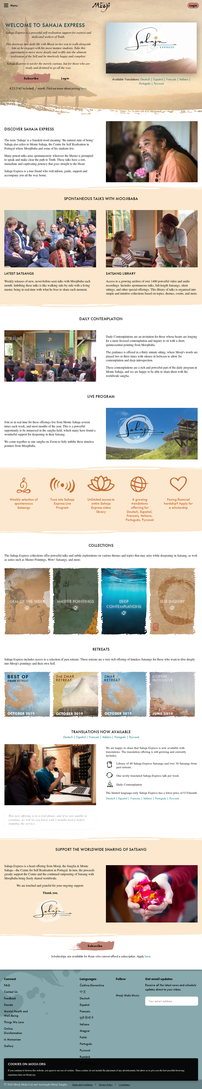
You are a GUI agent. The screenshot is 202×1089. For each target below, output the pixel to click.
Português (145, 83)
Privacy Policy (106, 1084)
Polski (83, 1037)
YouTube (124, 985)
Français (171, 79)
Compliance (124, 1084)
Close (192, 1063)
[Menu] (6, 5)
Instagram (133, 985)
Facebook (117, 985)
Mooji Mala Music (127, 995)
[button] (151, 47)
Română (85, 1057)
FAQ (7, 985)
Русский (159, 83)
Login (193, 5)
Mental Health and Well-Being (16, 1013)
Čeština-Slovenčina (92, 985)
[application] (151, 47)
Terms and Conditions (82, 1084)
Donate (8, 1005)
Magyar (85, 1031)
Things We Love (14, 1022)
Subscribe (31, 78)
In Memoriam (12, 1039)
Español (158, 79)
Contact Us (11, 992)
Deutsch (145, 79)
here (83, 88)
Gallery (9, 1046)
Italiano (183, 79)
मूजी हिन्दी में (86, 1018)
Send (193, 1001)
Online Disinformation (13, 1031)
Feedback (10, 998)
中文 (83, 992)
